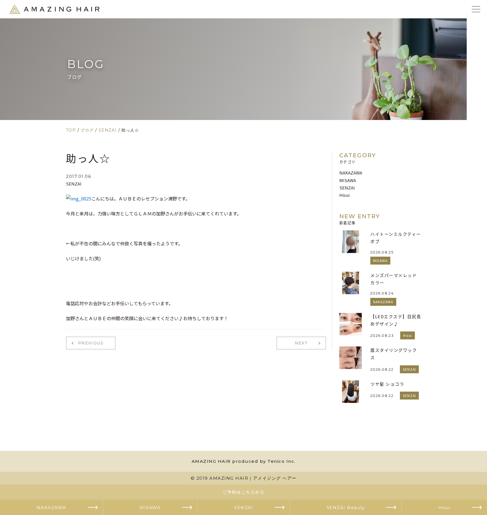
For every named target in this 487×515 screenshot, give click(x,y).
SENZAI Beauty (346, 507)
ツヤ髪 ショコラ (387, 384)
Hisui (344, 195)
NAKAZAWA (350, 173)
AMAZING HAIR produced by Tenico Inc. (244, 461)
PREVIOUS (90, 343)
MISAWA (347, 180)
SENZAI (73, 184)
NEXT (301, 343)
